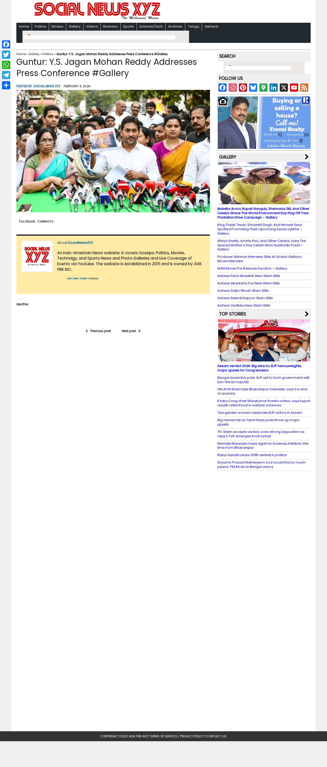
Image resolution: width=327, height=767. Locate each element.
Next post (129, 331)
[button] (113, 151)
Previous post (100, 331)
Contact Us (216, 736)
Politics (40, 26)
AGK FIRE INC (138, 736)
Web (75, 278)
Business (110, 26)
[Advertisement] (230, 11)
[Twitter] (6, 55)
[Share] (6, 85)
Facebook (93, 278)
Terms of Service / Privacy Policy (176, 736)
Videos (92, 26)
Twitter (83, 278)
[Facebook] (6, 44)
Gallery (74, 26)
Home (24, 26)
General (211, 26)
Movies (57, 26)
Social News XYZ (47, 86)
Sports (128, 26)
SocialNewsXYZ (80, 242)
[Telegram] (6, 75)
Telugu (193, 26)
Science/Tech (151, 26)
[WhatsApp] (6, 65)
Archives (175, 26)
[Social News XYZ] (98, 18)
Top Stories (232, 314)
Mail (69, 278)
